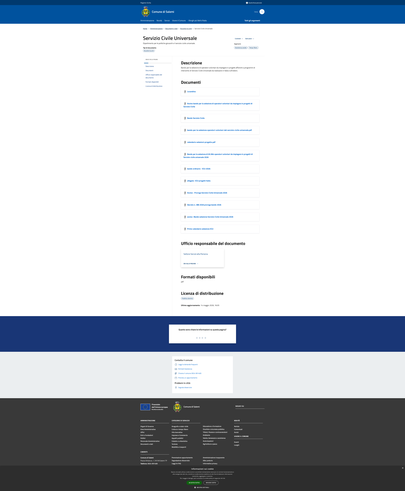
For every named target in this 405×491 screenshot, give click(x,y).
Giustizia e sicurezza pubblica (213, 429)
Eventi (236, 442)
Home (145, 28)
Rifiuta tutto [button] (211, 483)
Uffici (142, 432)
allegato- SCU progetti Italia (198, 180)
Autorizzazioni (208, 441)
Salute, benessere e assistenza (214, 438)
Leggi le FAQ (176, 463)
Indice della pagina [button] (152, 59)
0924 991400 (153, 463)
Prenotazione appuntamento (182, 457)
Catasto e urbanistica (179, 441)
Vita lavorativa (177, 432)
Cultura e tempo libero (180, 429)
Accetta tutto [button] (194, 483)
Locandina (191, 91)
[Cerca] (262, 11)
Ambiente (206, 435)
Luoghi (236, 445)
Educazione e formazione (212, 426)
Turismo (175, 444)
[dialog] (202, 478)
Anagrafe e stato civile (180, 426)
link (224, 478)
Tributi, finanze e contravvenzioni (215, 432)
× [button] (402, 468)
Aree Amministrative (148, 429)
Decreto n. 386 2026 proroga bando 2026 (204, 204)
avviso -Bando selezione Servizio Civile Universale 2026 (210, 216)
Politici (142, 438)
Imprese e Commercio (180, 435)
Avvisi (236, 432)
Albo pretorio (208, 460)
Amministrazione (156, 28)
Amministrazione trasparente (213, 457)
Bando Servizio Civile (196, 118)
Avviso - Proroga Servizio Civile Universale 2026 (207, 192)
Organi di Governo (147, 426)
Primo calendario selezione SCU (200, 228)
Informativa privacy (210, 463)
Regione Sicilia (145, 2)
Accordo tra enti (186, 28)
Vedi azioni (248, 38)
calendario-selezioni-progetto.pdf (201, 142)
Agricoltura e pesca (210, 444)
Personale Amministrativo (150, 441)
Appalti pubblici (177, 438)
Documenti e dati (171, 28)
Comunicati (238, 429)
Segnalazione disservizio (181, 460)
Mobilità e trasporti (179, 447)
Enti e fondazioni (146, 435)
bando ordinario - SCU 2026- (199, 168)
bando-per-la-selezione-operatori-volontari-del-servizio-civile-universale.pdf (219, 130)
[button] (202, 487)
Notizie (236, 426)
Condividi (238, 38)
